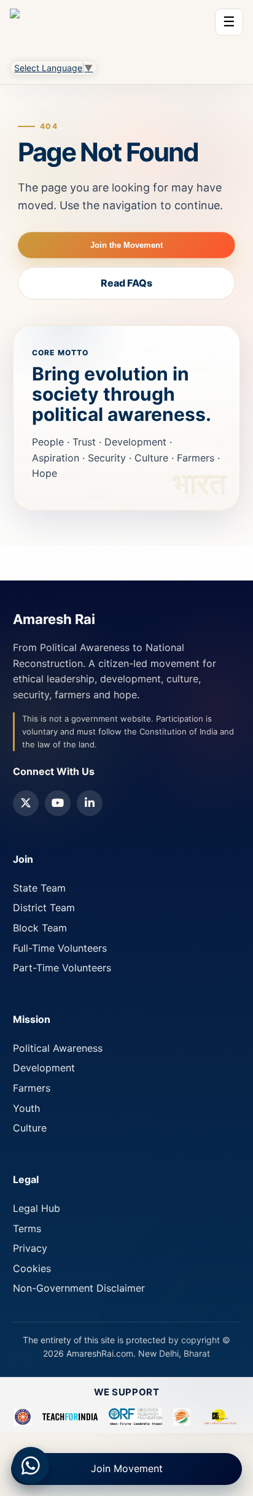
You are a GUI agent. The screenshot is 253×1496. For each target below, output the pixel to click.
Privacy (30, 1248)
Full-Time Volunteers (60, 948)
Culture (30, 1128)
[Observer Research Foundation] (135, 1416)
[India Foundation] (181, 1416)
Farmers (31, 1088)
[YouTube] (58, 803)
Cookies (32, 1268)
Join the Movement (126, 245)
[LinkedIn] (90, 803)
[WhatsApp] (30, 1465)
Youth (26, 1108)
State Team (39, 888)
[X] (26, 803)
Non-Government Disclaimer (79, 1288)
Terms (27, 1228)
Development (44, 1068)
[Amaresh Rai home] (15, 27)
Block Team (40, 928)
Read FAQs (126, 283)
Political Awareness (58, 1048)
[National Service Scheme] (22, 1416)
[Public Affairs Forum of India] (220, 1416)
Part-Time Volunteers (62, 968)
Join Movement (127, 1468)
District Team (44, 907)
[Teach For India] (70, 1416)
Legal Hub (36, 1208)
